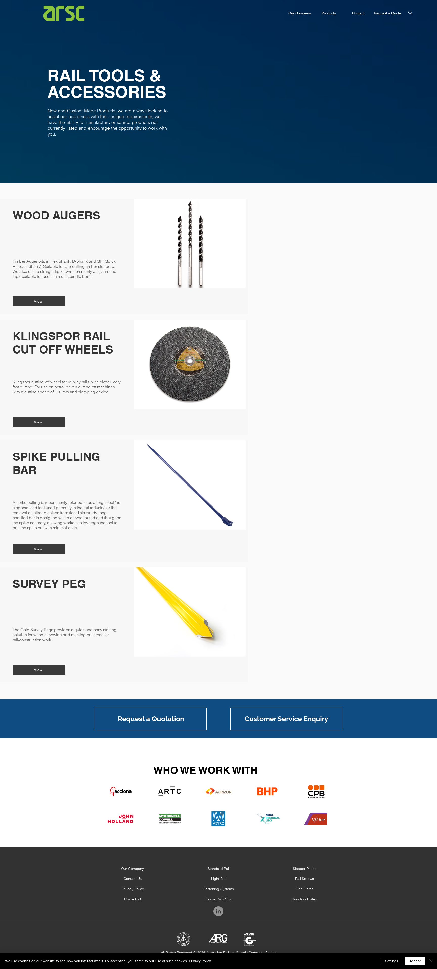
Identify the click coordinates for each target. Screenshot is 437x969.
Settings (391, 960)
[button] (410, 13)
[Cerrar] (431, 961)
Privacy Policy (200, 960)
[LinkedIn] (218, 911)
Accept (415, 960)
